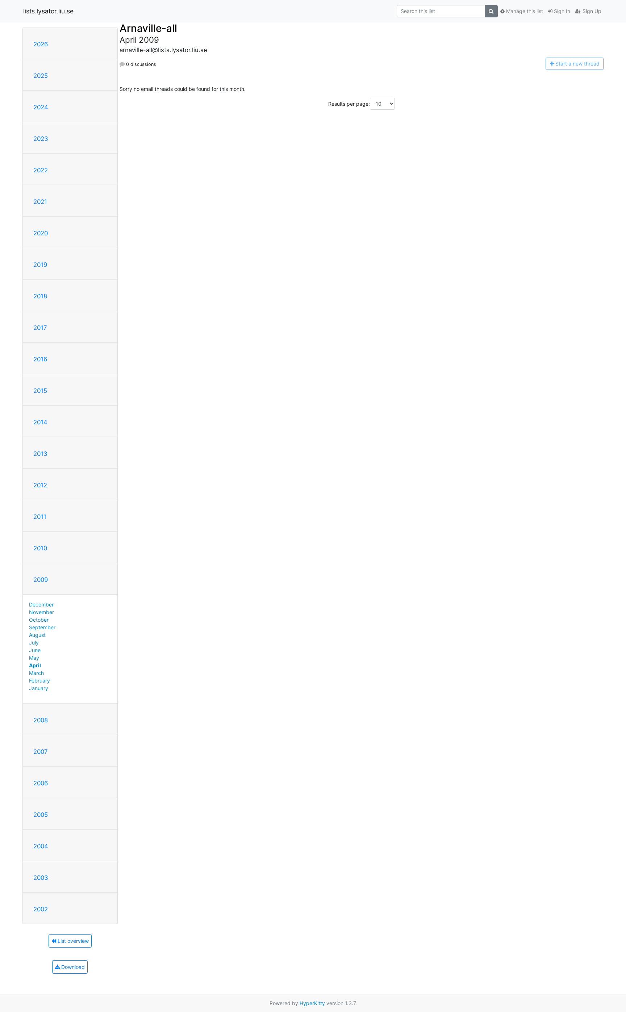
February (39, 680)
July (34, 642)
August (37, 635)
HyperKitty (312, 1003)
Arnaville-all (148, 28)
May (34, 658)
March (36, 673)
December (41, 604)
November (41, 612)
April (35, 665)
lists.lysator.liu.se (48, 11)
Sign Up (591, 11)
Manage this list (524, 11)
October (39, 620)
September (42, 627)
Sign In (561, 11)
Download (72, 967)
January (38, 688)
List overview (72, 941)
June (35, 650)
